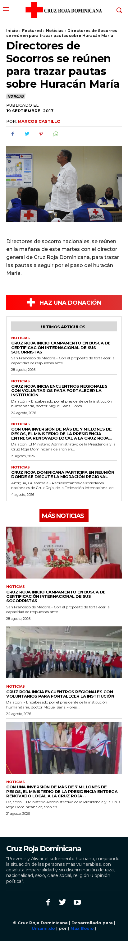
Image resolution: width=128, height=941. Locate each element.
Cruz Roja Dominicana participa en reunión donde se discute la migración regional (62, 474)
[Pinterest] (41, 134)
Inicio (12, 30)
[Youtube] (77, 903)
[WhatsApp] (55, 134)
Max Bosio (82, 928)
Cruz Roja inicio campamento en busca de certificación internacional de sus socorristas (61, 347)
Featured (32, 30)
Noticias (54, 30)
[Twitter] (27, 134)
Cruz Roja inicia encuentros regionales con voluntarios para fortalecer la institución (59, 391)
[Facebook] (12, 134)
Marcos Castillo (39, 121)
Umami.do (44, 928)
